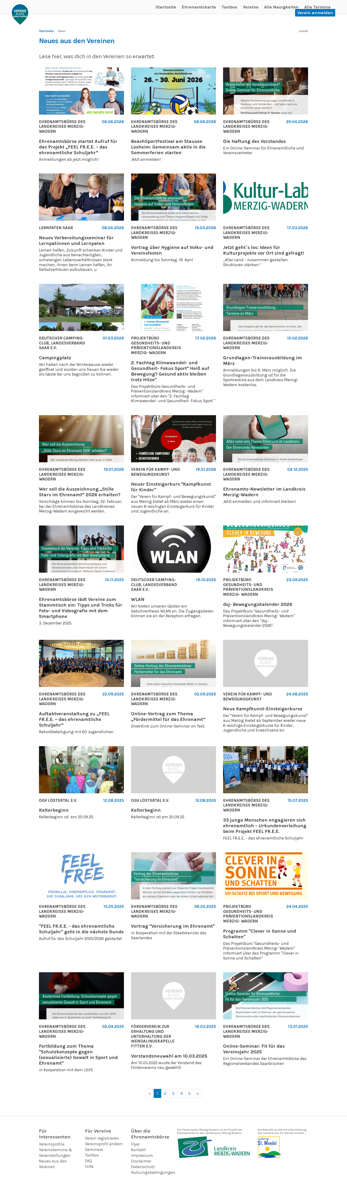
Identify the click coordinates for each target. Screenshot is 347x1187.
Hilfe (89, 1166)
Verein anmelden (315, 12)
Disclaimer (141, 1161)
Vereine (250, 7)
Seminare (94, 1149)
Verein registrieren (102, 1138)
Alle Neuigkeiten (281, 7)
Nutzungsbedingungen (153, 1172)
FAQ (88, 1160)
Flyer (135, 1144)
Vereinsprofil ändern (104, 1144)
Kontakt (138, 1149)
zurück (303, 31)
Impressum (142, 1155)
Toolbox (229, 7)
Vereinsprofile (51, 1144)
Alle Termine (317, 7)
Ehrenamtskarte (199, 7)
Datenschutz (143, 1166)
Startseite (166, 7)
